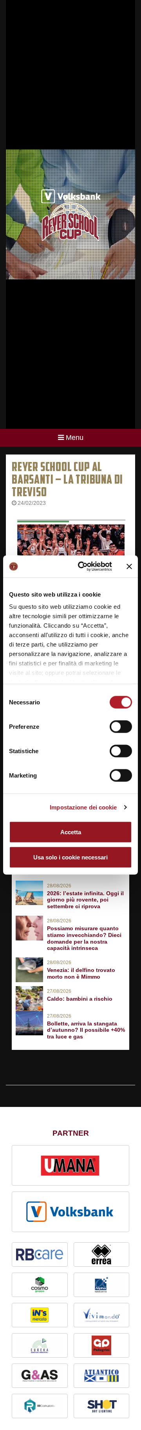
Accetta (70, 831)
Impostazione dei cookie (83, 807)
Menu (74, 438)
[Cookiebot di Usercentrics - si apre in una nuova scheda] (82, 567)
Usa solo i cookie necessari (70, 857)
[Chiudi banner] (129, 566)
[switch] (121, 726)
